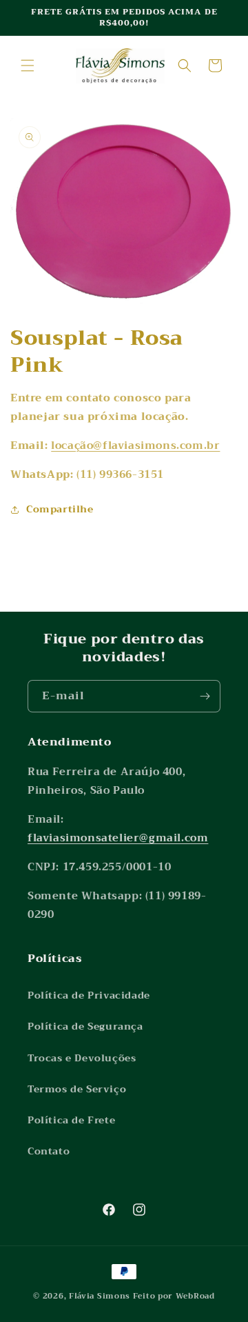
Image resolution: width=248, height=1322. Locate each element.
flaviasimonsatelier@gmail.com (118, 838)
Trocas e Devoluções (82, 1058)
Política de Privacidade (89, 995)
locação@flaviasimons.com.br (135, 445)
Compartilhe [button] (60, 509)
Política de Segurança (85, 1026)
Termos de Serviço (77, 1089)
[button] (27, 65)
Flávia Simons (99, 1296)
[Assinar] (204, 696)
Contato (49, 1151)
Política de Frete (71, 1120)
